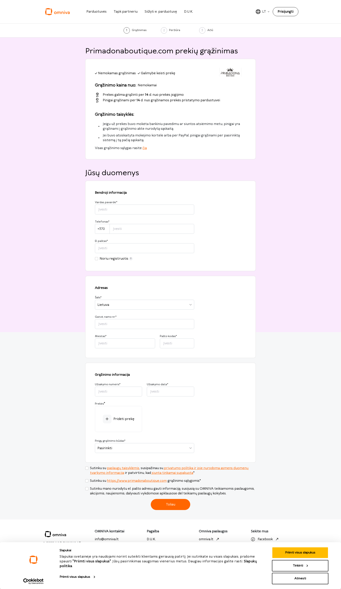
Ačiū (210, 30)
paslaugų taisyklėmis (123, 468)
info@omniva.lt (107, 539)
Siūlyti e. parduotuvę (161, 11)
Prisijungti (285, 11)
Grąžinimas (139, 30)
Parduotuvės (96, 11)
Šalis (98, 297)
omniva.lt (206, 539)
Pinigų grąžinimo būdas (110, 441)
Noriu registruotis (114, 258)
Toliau (170, 504)
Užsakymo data (157, 384)
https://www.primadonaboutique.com (137, 481)
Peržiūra (174, 30)
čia (144, 148)
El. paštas (101, 241)
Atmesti (300, 578)
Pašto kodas (168, 336)
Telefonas (102, 222)
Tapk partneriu (126, 11)
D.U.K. (188, 11)
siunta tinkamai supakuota (172, 473)
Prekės (99, 404)
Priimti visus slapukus (75, 577)
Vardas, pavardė (106, 202)
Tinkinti (298, 566)
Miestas (100, 336)
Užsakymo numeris (107, 384)
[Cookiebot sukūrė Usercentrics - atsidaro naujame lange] (33, 581)
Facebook (265, 539)
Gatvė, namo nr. (105, 317)
